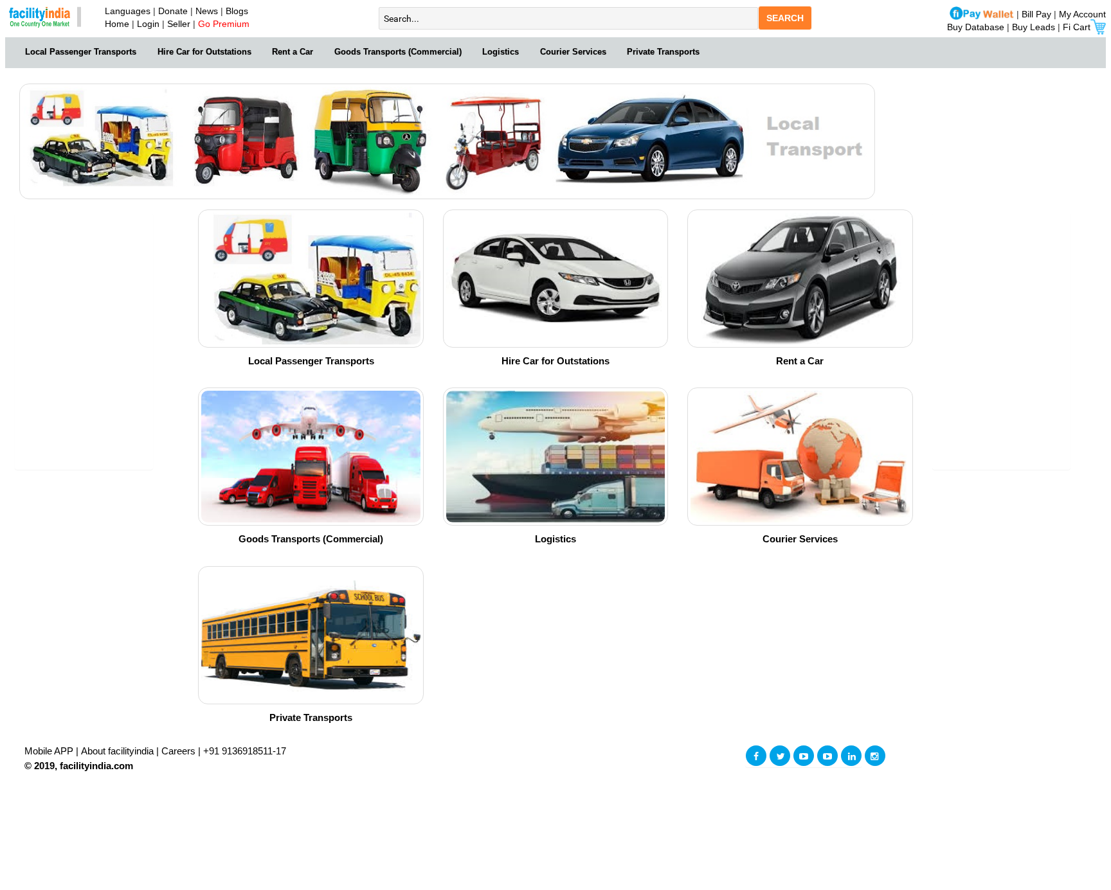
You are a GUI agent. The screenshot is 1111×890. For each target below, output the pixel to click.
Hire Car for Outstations (204, 52)
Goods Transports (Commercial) (398, 52)
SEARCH (785, 18)
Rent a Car (292, 52)
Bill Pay (1038, 14)
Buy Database (975, 27)
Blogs (237, 11)
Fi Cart (1076, 27)
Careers (178, 750)
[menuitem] (81, 50)
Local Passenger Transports (80, 52)
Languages (125, 11)
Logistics (500, 52)
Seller (178, 24)
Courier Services (573, 52)
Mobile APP (50, 750)
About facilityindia (118, 750)
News (208, 11)
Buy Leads (1033, 27)
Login (148, 24)
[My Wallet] (982, 14)
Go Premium (223, 24)
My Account (1082, 14)
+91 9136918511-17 (244, 750)
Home (114, 24)
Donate (173, 11)
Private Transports (663, 52)
